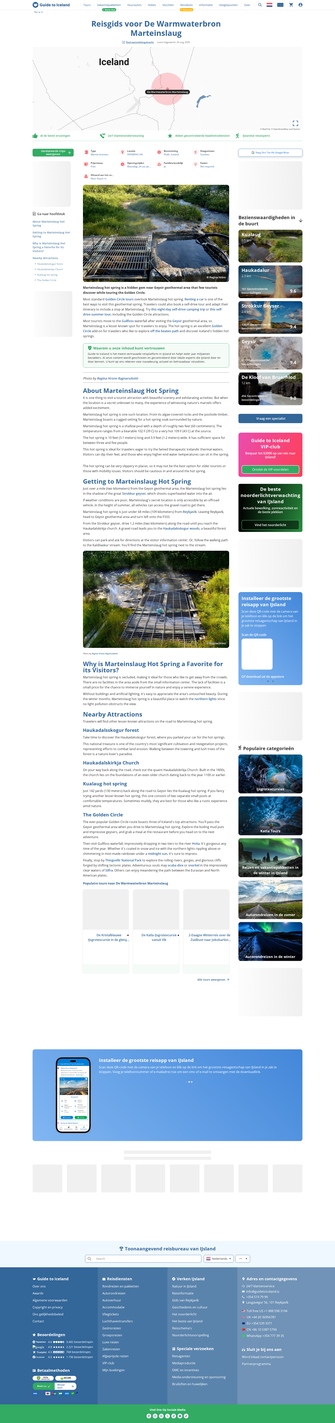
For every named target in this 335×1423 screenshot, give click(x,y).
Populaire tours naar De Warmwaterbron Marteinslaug (125, 883)
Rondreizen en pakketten (120, 1286)
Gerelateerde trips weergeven (53, 152)
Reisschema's (182, 1328)
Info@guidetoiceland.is (262, 1291)
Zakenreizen (111, 1349)
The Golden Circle (46, 280)
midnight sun (157, 854)
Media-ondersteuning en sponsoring (199, 1377)
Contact (38, 1321)
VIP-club (108, 1363)
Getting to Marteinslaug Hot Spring (51, 234)
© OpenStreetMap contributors (285, 129)
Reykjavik (190, 512)
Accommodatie (113, 1307)
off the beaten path (164, 331)
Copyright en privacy (48, 1307)
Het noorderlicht (184, 1314)
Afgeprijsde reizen (115, 1356)
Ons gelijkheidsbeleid (48, 1314)
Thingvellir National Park (123, 860)
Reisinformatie (182, 1293)
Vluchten (168, 5)
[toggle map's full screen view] (295, 123)
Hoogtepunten (228, 5)
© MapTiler (265, 129)
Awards (38, 1293)
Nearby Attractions (45, 258)
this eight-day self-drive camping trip (178, 309)
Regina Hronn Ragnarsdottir (117, 378)
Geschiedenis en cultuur (190, 1307)
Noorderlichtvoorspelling (190, 1335)
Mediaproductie (183, 1363)
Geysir (177, 321)
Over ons (39, 1286)
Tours (87, 5)
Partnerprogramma (256, 1364)
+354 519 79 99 (257, 1297)
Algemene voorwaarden (50, 1300)
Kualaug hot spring (47, 274)
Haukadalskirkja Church (50, 269)
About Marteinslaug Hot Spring (49, 223)
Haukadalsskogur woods (181, 528)
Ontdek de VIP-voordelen (270, 469)
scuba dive (175, 865)
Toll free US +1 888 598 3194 (267, 1311)
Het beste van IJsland (187, 1321)
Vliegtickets (110, 1314)
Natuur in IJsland (184, 1286)
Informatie (206, 5)
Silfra (109, 870)
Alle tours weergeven (211, 979)
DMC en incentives (185, 1370)
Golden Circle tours (119, 299)
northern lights (205, 699)
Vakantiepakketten (109, 5)
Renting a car (194, 299)
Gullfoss (128, 321)
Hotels (152, 5)
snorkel (193, 865)
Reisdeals (186, 5)
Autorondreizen (113, 1293)
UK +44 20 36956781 (261, 1317)
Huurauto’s (134, 5)
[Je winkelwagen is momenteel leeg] (291, 5)
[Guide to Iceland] (51, 5)
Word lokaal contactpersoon (263, 1357)
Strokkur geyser (134, 493)
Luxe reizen (110, 1342)
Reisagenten (181, 1356)
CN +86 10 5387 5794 (262, 1329)
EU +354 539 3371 (259, 1323)
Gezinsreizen (111, 1328)
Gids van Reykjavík (185, 1300)
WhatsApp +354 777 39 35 (265, 1336)
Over (247, 5)
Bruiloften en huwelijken (189, 1384)
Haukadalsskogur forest (50, 263)
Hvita (196, 843)
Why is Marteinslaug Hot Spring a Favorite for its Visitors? (49, 247)
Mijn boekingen (113, 1370)
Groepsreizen (112, 1335)
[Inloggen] (300, 5)
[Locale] (269, 5)
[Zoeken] (260, 5)
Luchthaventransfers (117, 1321)
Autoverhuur (111, 1300)
